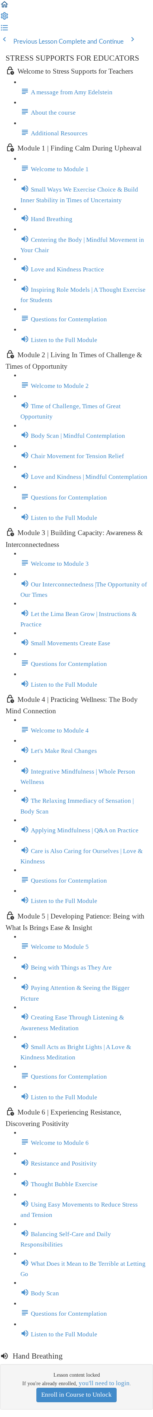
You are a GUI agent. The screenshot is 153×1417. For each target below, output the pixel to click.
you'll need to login (104, 1383)
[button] (4, 7)
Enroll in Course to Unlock (76, 1394)
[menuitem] (4, 18)
